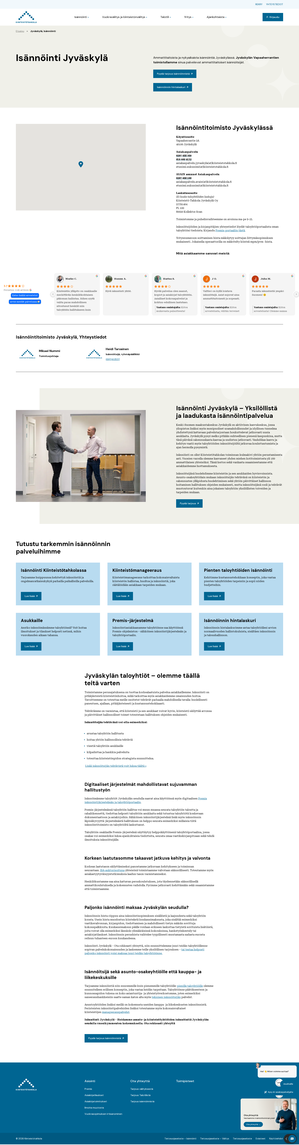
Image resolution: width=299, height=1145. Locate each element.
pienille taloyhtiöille (190, 985)
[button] (80, 164)
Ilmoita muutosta (94, 1107)
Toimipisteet (185, 1081)
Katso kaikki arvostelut (25, 295)
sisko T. (265, 278)
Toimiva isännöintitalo (70, 291)
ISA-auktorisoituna (112, 870)
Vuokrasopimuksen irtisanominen (103, 1114)
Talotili (164, 17)
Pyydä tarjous (188, 503)
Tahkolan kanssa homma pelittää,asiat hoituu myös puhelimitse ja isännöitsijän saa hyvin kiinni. (124, 297)
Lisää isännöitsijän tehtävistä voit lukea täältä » (115, 765)
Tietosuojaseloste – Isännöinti (180, 1138)
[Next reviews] (296, 294)
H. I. (214, 278)
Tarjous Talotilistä (140, 1095)
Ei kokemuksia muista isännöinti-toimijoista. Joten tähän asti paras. (272, 295)
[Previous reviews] (53, 294)
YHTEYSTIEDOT (274, 4)
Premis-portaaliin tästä (230, 230)
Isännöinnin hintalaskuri (171, 87)
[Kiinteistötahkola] (26, 17)
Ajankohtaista (215, 17)
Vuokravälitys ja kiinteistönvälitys (123, 17)
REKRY (258, 4)
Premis (88, 1089)
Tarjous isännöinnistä (142, 1101)
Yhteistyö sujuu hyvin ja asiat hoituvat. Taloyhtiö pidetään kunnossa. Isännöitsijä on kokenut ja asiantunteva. (221, 297)
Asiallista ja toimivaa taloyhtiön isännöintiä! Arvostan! (173, 293)
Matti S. (168, 278)
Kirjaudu (274, 17)
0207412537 (113, 359)
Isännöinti (80, 17)
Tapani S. (120, 278)
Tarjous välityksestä (141, 1089)
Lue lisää (30, 596)
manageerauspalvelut (115, 1012)
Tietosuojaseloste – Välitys (214, 1138)
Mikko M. (71, 278)
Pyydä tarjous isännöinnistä (173, 73)
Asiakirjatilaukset (94, 1095)
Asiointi (90, 1081)
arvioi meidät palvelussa (23, 301)
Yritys (187, 17)
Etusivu (20, 31)
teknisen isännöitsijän (166, 997)
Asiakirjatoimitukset (96, 1101)
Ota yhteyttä (140, 1081)
